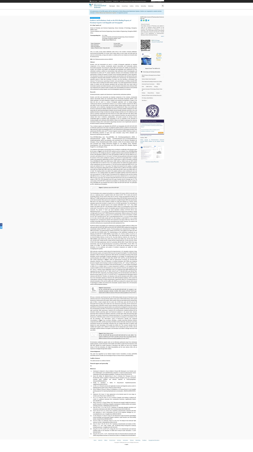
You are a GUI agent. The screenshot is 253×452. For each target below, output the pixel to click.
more (162, 36)
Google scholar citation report (145, 135)
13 (95, 307)
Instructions (143, 6)
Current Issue (125, 6)
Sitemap (131, 440)
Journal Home (94, 1)
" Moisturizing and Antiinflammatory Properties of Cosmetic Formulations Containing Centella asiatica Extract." (151, 125)
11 (112, 267)
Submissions (150, 6)
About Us (100, 440)
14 (119, 315)
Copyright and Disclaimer (154, 440)
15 (119, 325)
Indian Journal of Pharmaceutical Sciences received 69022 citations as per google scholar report (152, 141)
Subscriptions (108, 1)
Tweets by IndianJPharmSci (152, 161)
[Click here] (126, 444)
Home (95, 440)
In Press (137, 6)
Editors (118, 6)
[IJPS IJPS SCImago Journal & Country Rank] (157, 41)
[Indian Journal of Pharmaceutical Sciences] (97, 6)
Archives (131, 6)
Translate (159, 1)
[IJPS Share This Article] (141, 20)
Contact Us (115, 1)
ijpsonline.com (125, 442)
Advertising (101, 1)
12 (101, 276)
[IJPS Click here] (152, 152)
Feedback (144, 440)
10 (125, 279)
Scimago (156, 86)
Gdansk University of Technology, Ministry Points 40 (152, 90)
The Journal (112, 6)
